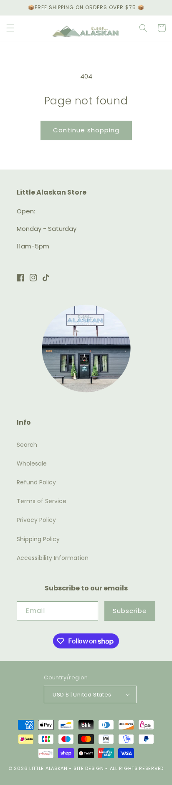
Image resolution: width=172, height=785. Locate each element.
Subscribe (130, 610)
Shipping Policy (38, 539)
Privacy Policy (36, 520)
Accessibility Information (53, 558)
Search (27, 445)
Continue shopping (86, 130)
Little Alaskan (48, 768)
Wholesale (32, 463)
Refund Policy (36, 482)
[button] (10, 28)
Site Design (88, 768)
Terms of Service (41, 501)
